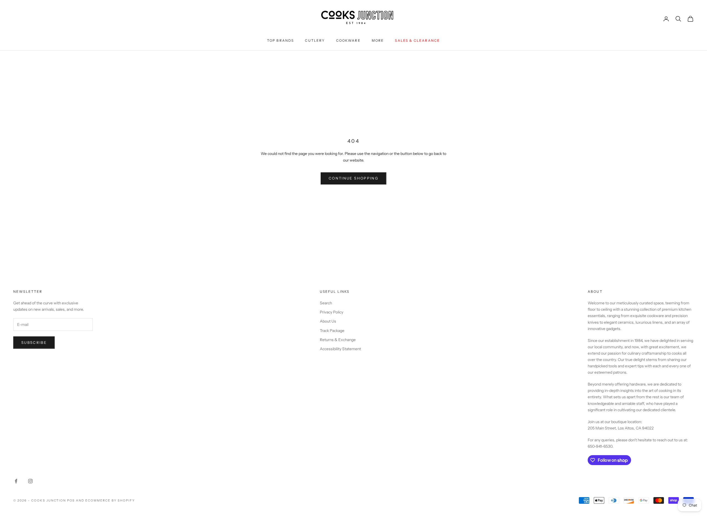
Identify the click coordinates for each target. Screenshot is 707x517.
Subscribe (34, 342)
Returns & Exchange (338, 339)
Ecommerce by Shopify (110, 500)
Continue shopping (353, 178)
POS (71, 500)
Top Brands (280, 40)
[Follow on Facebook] (16, 481)
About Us (328, 321)
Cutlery (315, 40)
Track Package (332, 330)
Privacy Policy (331, 312)
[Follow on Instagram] (30, 481)
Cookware (348, 40)
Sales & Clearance (417, 40)
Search (326, 302)
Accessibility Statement (340, 348)
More (378, 40)
